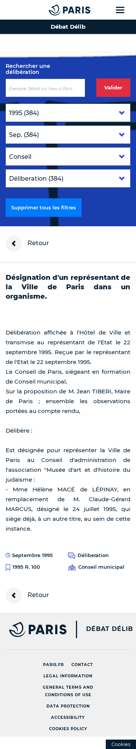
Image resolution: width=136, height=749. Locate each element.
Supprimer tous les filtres (43, 207)
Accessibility (68, 717)
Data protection (68, 706)
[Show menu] (124, 10)
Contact (82, 664)
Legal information (68, 676)
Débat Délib (109, 629)
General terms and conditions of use (68, 691)
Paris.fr (53, 664)
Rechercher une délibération (28, 69)
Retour (37, 243)
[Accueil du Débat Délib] (54, 10)
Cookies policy (68, 728)
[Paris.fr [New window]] (33, 629)
